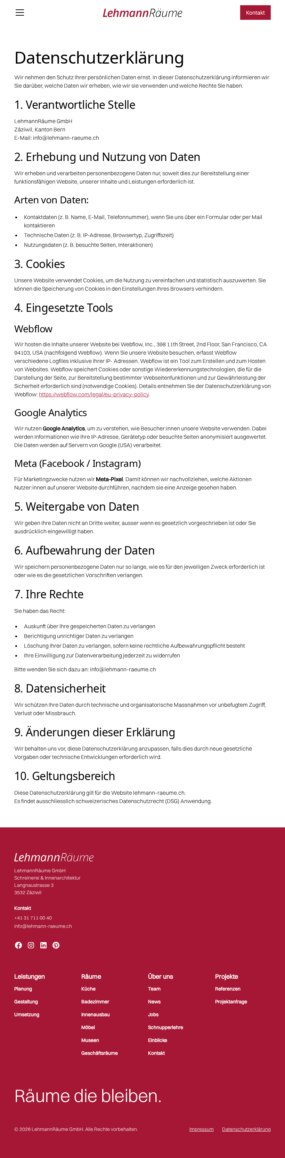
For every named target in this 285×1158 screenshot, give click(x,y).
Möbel (88, 1027)
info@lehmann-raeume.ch (43, 926)
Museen (90, 1040)
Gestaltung (26, 1001)
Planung (23, 989)
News (154, 1001)
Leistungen (29, 976)
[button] (54, 12)
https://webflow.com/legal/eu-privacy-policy (94, 394)
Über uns (160, 976)
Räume (91, 976)
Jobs (153, 1014)
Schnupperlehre (165, 1027)
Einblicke (157, 1040)
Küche (88, 989)
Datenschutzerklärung (246, 1129)
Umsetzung (26, 1014)
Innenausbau (95, 1014)
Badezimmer (95, 1001)
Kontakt (255, 12)
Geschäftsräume (99, 1053)
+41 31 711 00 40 (33, 918)
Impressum (201, 1129)
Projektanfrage (231, 1001)
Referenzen (228, 989)
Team (154, 989)
